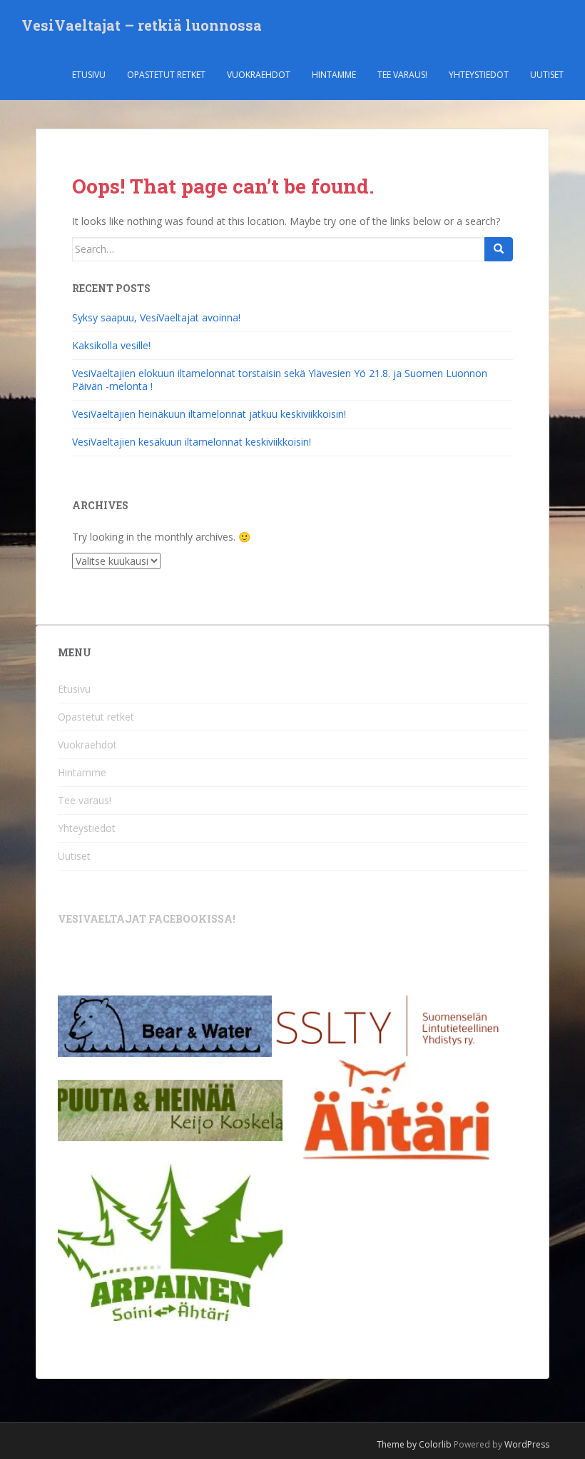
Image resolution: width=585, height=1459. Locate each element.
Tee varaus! (402, 75)
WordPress (526, 1444)
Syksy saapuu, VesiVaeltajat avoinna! (156, 317)
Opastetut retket (166, 75)
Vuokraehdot (258, 75)
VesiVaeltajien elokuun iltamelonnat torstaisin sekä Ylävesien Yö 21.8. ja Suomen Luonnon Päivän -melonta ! (279, 379)
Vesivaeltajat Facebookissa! (146, 919)
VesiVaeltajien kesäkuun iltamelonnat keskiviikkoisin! (191, 441)
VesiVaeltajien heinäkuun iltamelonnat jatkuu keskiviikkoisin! (209, 414)
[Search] (498, 249)
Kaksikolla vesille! (111, 345)
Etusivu (89, 75)
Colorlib (435, 1444)
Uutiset (547, 75)
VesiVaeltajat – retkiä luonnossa (141, 25)
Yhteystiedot (479, 75)
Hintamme (334, 75)
